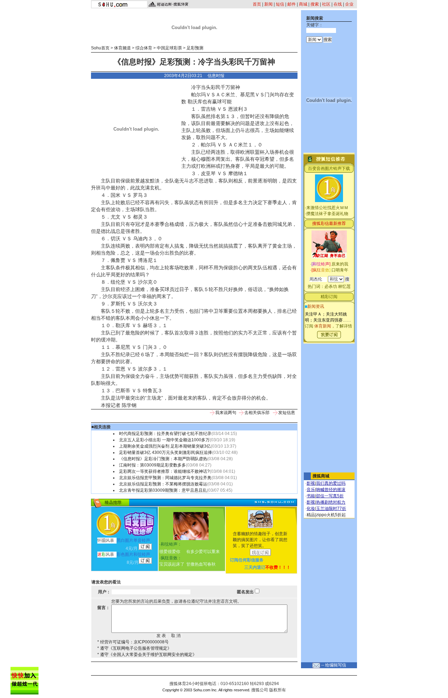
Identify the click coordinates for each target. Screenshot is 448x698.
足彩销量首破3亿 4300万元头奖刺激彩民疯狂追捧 (165, 452)
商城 (303, 4)
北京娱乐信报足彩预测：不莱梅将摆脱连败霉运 (163, 484)
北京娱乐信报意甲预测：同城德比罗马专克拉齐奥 (165, 477)
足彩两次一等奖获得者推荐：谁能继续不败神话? (164, 471)
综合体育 (143, 48)
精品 (311, 514)
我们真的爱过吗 (330, 483)
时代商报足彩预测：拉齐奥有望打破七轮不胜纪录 (165, 433)
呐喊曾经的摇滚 (330, 489)
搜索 (314, 4)
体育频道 (122, 48)
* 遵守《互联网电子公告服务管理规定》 (134, 648)
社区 (326, 4)
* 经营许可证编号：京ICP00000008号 (133, 642)
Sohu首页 (100, 48)
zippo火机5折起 (331, 514)
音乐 (311, 489)
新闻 (268, 4)
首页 (257, 4)
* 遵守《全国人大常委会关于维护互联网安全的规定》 (147, 654)
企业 (349, 4)
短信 (280, 4)
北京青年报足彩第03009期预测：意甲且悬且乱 (163, 490)
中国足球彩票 (169, 48)
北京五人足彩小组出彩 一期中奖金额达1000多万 (164, 439)
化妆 (311, 508)
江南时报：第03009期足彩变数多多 (152, 465)
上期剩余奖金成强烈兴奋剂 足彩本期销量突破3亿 (165, 446)
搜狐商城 (321, 476)
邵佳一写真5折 (330, 495)
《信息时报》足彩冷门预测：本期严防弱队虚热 (163, 458)
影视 (311, 483)
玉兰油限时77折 (331, 508)
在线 (338, 4)
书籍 (311, 495)
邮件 (291, 4)
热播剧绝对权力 (330, 502)
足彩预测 (195, 48)
